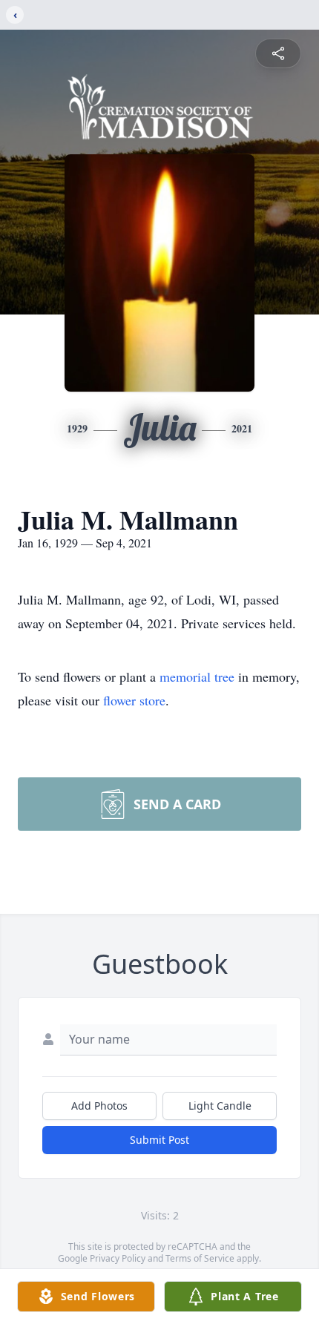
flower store (134, 700)
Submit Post (159, 1140)
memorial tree (197, 676)
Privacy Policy (117, 1258)
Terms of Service (199, 1258)
